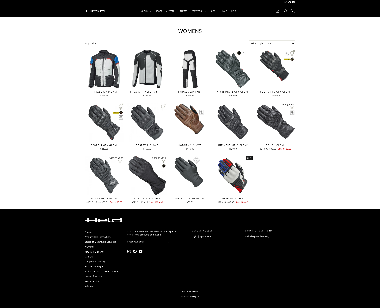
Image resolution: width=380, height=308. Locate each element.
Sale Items (90, 286)
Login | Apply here (201, 236)
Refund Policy (92, 281)
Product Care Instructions (98, 236)
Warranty (89, 246)
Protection (198, 11)
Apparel (170, 11)
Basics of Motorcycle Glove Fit (100, 241)
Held (233, 11)
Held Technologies (94, 266)
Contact (89, 232)
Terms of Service (93, 276)
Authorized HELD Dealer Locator (101, 271)
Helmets (183, 11)
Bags (213, 11)
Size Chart (90, 256)
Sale (224, 11)
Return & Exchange (95, 251)
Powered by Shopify (190, 296)
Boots (159, 11)
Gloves (145, 11)
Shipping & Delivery (95, 261)
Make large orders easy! (257, 236)
